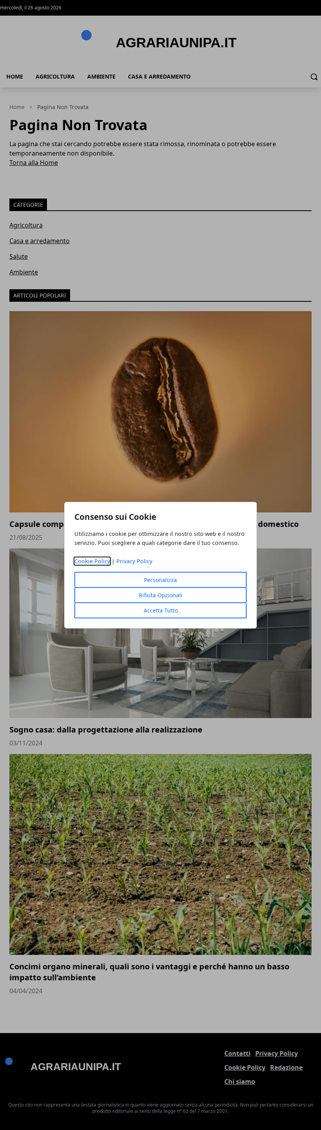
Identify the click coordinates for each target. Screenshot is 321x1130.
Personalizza (160, 580)
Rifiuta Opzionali (160, 595)
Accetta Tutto (161, 610)
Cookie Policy (92, 561)
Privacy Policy (134, 561)
